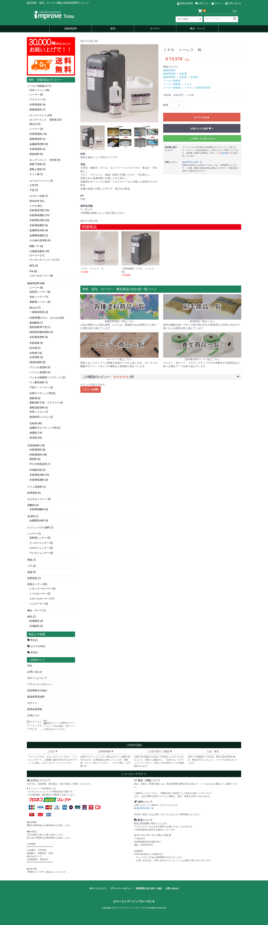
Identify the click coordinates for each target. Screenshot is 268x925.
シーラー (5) (36, 128)
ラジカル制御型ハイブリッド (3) (47, 377)
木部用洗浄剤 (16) (39, 474)
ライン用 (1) (36, 174)
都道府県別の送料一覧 (192, 162)
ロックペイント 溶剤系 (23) (45, 119)
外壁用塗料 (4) (37, 104)
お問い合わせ (34, 671)
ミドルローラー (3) (39, 593)
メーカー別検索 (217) (39, 86)
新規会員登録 (34, 709)
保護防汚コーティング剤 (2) (44, 427)
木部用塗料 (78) (36, 445)
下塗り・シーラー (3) (41, 387)
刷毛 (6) (33, 265)
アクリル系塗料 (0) (39, 367)
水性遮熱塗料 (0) (38, 337)
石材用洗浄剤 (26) (39, 210)
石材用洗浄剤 (202, 87)
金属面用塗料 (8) (38, 144)
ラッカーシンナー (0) (41, 542)
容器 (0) (31, 572)
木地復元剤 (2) (37, 469)
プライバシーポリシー (39, 684)
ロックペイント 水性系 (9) (44, 159)
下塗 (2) (33, 190)
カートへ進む (145, 465)
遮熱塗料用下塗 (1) (39, 327)
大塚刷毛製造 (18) (39, 251)
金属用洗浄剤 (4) (38, 230)
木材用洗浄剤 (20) (39, 220)
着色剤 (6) (34, 459)
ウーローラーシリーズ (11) (44, 259)
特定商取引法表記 (37, 690)
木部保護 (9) (36, 342)
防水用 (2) (34, 347)
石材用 (183, 73)
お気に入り (33, 715)
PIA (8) (33, 271)
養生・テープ (197, 28)
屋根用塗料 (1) (37, 109)
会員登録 (224, 153)
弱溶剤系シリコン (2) (41, 416)
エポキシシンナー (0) (41, 547)
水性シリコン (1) (38, 411)
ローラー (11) (36, 255)
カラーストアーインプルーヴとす (134, 901)
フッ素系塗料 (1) (38, 382)
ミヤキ (188, 84)
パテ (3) (31, 565)
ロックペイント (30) (40, 115)
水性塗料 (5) (36, 357)
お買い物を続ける (124, 465)
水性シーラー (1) (38, 296)
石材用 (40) (35, 423)
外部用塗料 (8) (37, 449)
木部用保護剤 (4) (38, 479)
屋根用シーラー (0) (39, 301)
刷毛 (112, 28)
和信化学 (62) (36, 200)
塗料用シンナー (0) (39, 537)
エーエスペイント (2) (41, 180)
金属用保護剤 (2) (38, 235)
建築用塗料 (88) (36, 283)
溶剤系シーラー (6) (39, 291)
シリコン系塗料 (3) (39, 372)
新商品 (34, 652)
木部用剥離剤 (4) (38, 509)
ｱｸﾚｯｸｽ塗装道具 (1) (39, 463)
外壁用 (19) (35, 353)
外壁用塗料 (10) (38, 134)
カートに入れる (201, 117)
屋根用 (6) (34, 398)
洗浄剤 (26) (35, 437)
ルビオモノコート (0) (39, 499)
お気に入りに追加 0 (201, 128)
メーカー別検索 (172, 80)
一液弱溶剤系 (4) (38, 312)
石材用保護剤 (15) (39, 215)
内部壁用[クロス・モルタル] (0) (46, 317)
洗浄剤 (194, 77)
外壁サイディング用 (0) (42, 393)
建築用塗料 (71, 28)
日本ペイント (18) (39, 90)
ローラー (155, 28)
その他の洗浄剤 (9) (39, 240)
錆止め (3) (34, 123)
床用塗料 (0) (34, 492)
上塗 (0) (33, 185)
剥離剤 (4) (32, 505)
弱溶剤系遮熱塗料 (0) (41, 332)
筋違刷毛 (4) (36, 620)
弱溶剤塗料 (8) (37, 362)
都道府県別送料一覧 (144, 808)
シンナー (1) (34, 533)
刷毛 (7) (31, 616)
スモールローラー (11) (41, 598)
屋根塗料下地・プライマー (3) (46, 402)
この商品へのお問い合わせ (202, 138)
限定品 (34, 640)
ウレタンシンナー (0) (41, 552)
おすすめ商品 (37, 646)
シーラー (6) (36, 94)
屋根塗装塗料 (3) (38, 407)
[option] (119, 83)
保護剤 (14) (35, 432)
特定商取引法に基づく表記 (149, 888)
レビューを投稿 (90, 389)
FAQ (29, 665)
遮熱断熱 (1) (36, 322)
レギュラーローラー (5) (42, 588)
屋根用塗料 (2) (37, 138)
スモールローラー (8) (41, 275)
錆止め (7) (34, 307)
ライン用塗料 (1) (36, 486)
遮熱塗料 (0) (36, 154)
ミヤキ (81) (35, 205)
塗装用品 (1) (34, 578)
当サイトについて (37, 678)
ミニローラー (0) (38, 603)
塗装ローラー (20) (37, 584)
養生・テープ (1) (36, 610)
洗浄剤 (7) (32, 516)
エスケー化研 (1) (38, 196)
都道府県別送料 (36, 696)
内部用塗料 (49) (38, 454)
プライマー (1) (37, 99)
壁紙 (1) (31, 559)
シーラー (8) (36, 287)
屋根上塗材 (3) (37, 169)
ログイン (32, 702)
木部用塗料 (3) (37, 149)
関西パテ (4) (36, 246)
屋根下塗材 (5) (37, 164)
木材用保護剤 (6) (38, 225)
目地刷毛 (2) (36, 626)
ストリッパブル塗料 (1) (40, 527)
